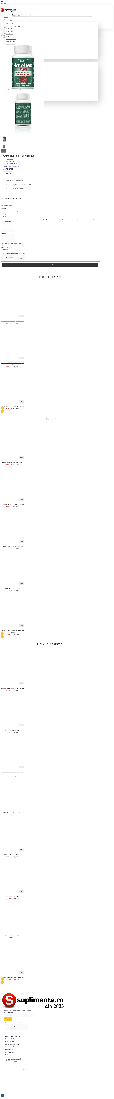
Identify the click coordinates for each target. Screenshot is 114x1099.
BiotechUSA (9, 31)
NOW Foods (9, 24)
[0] (3, 29)
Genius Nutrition (11, 39)
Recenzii (18, 199)
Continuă (50, 265)
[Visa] (6, 1073)
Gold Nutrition (10, 41)
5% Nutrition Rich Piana (13, 26)
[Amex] (6, 1086)
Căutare (3, 37)
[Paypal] (6, 1082)
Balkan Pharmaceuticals (13, 29)
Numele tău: (4, 228)
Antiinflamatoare (5, 35)
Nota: (2, 245)
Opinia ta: (3, 233)
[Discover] (6, 1090)
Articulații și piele (6, 33)
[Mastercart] (6, 1077)
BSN (7, 36)
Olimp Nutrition (10, 44)
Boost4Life (9, 34)
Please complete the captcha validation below (14, 253)
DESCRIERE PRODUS (9, 199)
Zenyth (13, 161)
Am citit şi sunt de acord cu (15, 1033)
